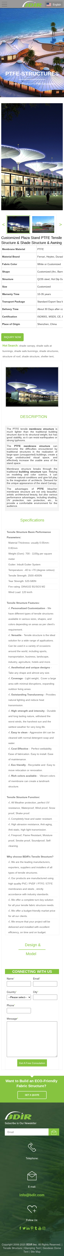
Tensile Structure (12, 1248)
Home (13, 83)
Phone (11, 1005)
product (26, 83)
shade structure (30, 356)
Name (10, 978)
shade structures (48, 351)
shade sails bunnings (26, 351)
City (35, 992)
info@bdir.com (31, 1194)
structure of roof (11, 356)
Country (12, 992)
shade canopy (27, 345)
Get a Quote (32, 1095)
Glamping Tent (32, 1248)
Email (36, 978)
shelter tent (47, 356)
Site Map (36, 1251)
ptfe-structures (45, 83)
